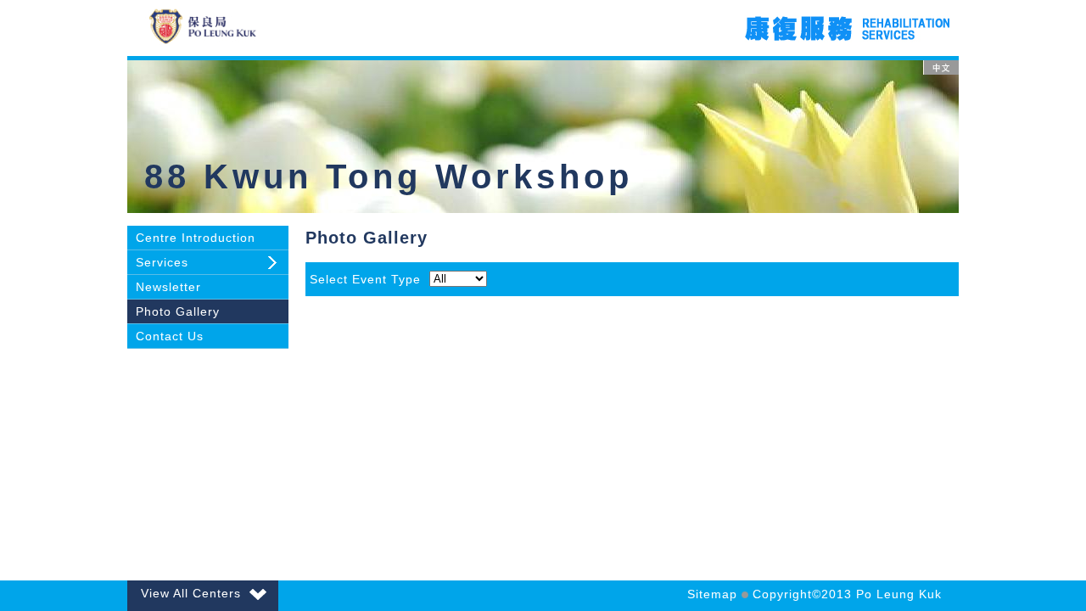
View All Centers (191, 593)
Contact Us (170, 336)
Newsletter (168, 287)
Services (162, 262)
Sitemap (712, 594)
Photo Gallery (178, 311)
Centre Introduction (195, 237)
